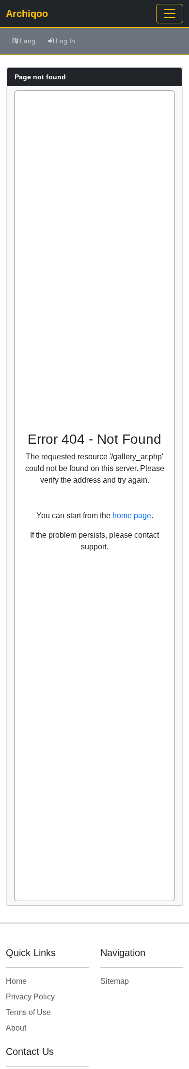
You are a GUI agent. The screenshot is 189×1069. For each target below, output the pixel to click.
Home (16, 981)
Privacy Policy (30, 997)
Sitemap (114, 981)
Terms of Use (28, 1012)
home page (131, 515)
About (16, 1028)
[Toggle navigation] (169, 13)
